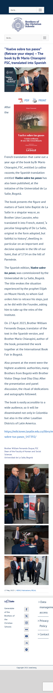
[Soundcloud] (26, 642)
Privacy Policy (43, 623)
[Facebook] (26, 609)
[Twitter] (26, 616)
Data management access (43, 607)
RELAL (33, 590)
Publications (26, 590)
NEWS (18, 590)
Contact (43, 634)
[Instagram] (26, 622)
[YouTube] (26, 636)
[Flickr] (26, 629)
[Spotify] (26, 649)
